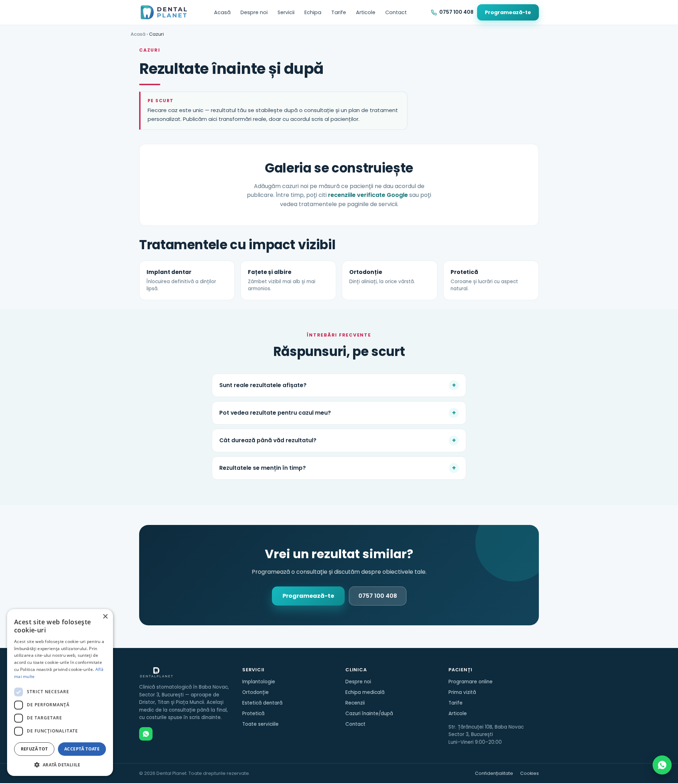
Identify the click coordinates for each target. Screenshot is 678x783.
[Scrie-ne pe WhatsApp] (662, 765)
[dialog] (60, 692)
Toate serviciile (260, 724)
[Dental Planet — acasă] (164, 12)
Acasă (222, 12)
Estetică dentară (262, 703)
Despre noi (254, 12)
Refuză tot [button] (34, 749)
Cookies (529, 773)
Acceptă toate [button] (82, 749)
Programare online (470, 681)
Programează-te (508, 12)
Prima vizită (462, 692)
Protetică (253, 713)
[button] (60, 764)
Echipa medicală (365, 692)
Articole (365, 12)
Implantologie (258, 681)
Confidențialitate (494, 773)
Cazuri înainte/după (369, 713)
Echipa (312, 12)
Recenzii (355, 703)
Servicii (286, 12)
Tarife (338, 12)
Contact (396, 12)
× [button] (105, 616)
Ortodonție (255, 692)
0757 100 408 (377, 596)
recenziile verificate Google (368, 195)
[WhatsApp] (146, 734)
